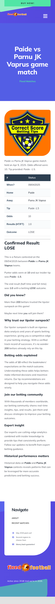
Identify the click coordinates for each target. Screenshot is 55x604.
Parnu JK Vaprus (37, 200)
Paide (31, 192)
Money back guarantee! (25, 544)
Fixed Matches (28, 81)
